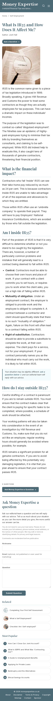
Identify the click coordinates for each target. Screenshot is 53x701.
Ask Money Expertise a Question (19, 489)
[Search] (43, 6)
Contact (27, 698)
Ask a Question (10, 42)
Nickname (6, 543)
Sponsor (37, 698)
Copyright (46, 695)
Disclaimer (17, 695)
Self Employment (17, 16)
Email (22, 555)
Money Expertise (20, 4)
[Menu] (49, 6)
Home (4, 16)
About (7, 695)
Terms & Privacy (32, 695)
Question (6, 567)
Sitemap (18, 698)
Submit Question (14, 593)
